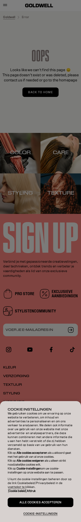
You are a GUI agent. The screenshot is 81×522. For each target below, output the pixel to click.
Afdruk (31, 491)
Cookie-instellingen (40, 514)
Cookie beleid (17, 491)
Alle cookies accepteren (40, 502)
